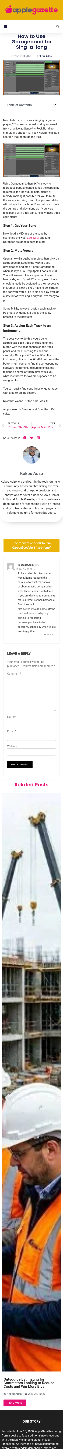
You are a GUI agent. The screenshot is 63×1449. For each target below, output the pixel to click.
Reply (50, 634)
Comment (14, 673)
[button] (5, 26)
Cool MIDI (33, 237)
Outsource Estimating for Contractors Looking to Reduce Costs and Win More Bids (29, 1383)
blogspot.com (26, 564)
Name (11, 716)
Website (12, 746)
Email (11, 731)
